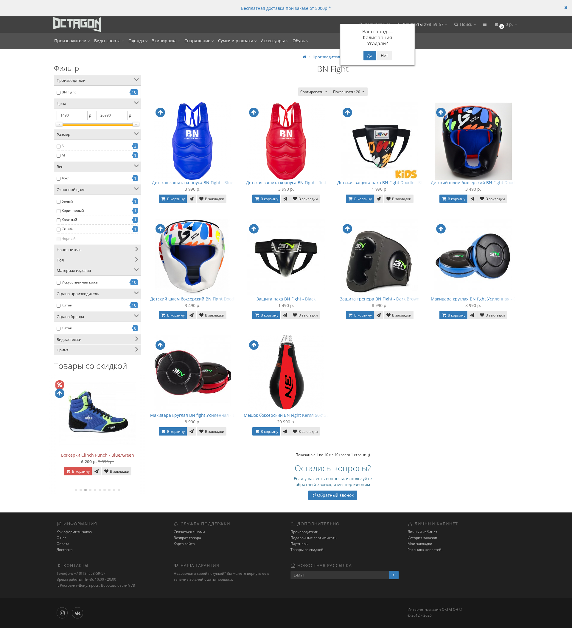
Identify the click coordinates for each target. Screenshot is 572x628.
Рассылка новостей (425, 549)
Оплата (63, 543)
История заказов (422, 537)
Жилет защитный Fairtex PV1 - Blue (97, 455)
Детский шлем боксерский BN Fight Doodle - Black (482, 182)
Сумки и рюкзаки (236, 40)
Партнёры (299, 543)
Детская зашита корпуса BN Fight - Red (286, 182)
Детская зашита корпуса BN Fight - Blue (192, 182)
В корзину (80, 471)
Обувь (299, 40)
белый (67, 201)
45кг (65, 178)
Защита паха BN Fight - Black (286, 299)
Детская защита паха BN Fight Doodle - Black (383, 182)
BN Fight (69, 92)
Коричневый (73, 210)
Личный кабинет (422, 531)
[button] (464, 24)
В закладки (119, 471)
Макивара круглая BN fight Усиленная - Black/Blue (482, 299)
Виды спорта (108, 40)
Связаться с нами (189, 531)
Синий (68, 228)
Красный (69, 219)
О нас (61, 537)
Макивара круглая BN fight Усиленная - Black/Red (201, 415)
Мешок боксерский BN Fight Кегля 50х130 (286, 415)
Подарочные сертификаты (313, 537)
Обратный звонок (335, 495)
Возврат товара (187, 537)
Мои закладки (420, 543)
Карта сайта (184, 543)
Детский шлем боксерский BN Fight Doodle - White (201, 299)
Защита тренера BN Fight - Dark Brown (379, 299)
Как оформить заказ (74, 531)
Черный (69, 238)
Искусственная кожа (80, 282)
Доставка (65, 549)
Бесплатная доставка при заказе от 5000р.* (286, 8)
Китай (67, 305)
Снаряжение (198, 40)
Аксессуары (273, 40)
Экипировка (165, 40)
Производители (71, 40)
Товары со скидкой (307, 549)
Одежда (136, 40)
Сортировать (311, 91)
